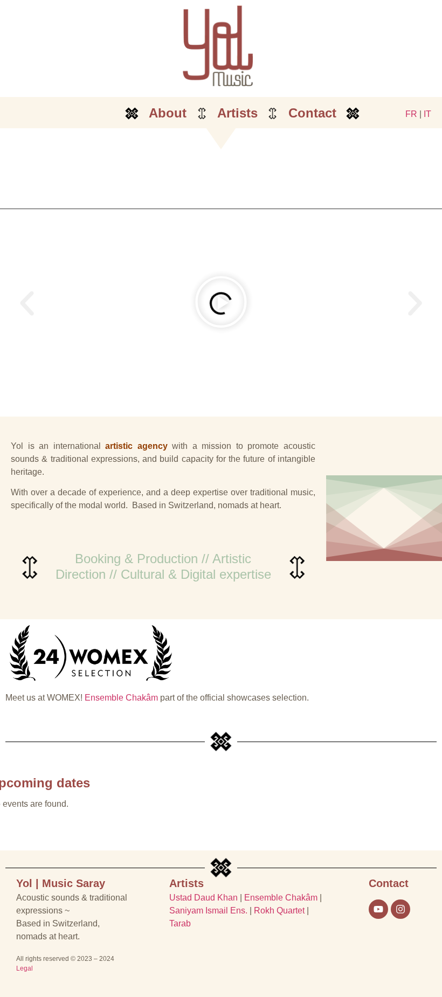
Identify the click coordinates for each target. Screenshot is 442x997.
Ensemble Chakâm (121, 697)
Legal (24, 968)
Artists (237, 113)
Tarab (180, 923)
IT (427, 114)
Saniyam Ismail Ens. (208, 910)
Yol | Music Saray (60, 883)
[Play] (221, 303)
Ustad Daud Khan (203, 897)
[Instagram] (400, 909)
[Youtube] (378, 909)
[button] (27, 303)
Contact (312, 113)
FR (411, 114)
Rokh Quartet (279, 910)
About (168, 113)
